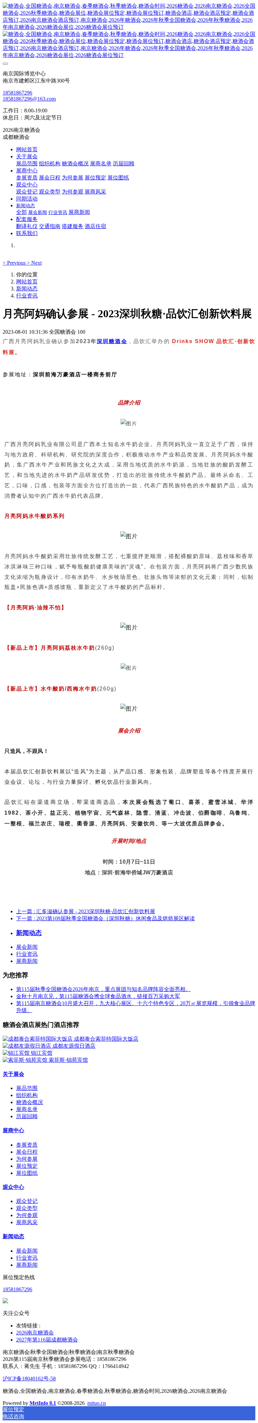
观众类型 (27, 1208)
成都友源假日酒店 (73, 1046)
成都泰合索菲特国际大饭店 (106, 1039)
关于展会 (13, 1074)
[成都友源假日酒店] (27, 1046)
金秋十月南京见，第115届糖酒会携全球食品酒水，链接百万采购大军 (98, 996)
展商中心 (13, 1130)
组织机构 (27, 1095)
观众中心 (13, 1187)
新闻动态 (27, 288)
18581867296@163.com (29, 99)
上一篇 (85, 911)
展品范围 (27, 1088)
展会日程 (27, 1152)
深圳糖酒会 (112, 341)
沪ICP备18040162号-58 (29, 1378)
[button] (15, 263)
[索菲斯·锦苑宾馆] (26, 1060)
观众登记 (27, 1201)
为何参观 (27, 1215)
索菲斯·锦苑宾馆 (68, 1060)
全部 (21, 212)
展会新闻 (27, 947)
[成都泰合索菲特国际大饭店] (38, 1039)
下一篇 (105, 918)
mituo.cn (96, 1403)
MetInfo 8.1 (43, 1403)
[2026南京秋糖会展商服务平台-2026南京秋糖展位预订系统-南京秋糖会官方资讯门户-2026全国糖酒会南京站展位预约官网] (129, 31)
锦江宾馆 (41, 1053)
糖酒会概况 (29, 1102)
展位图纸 (27, 1173)
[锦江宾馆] (17, 1053)
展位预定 (27, 1166)
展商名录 (27, 1109)
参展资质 (27, 1145)
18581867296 (17, 93)
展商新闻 (27, 961)
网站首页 (27, 149)
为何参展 (27, 1159)
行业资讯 (27, 295)
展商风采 (27, 1222)
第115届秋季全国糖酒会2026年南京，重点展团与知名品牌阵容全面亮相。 (103, 989)
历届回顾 (27, 1116)
